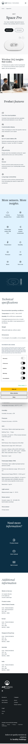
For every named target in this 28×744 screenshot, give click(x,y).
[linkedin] (2, 691)
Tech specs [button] (19, 30)
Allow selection (14, 393)
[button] (26, 742)
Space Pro (8, 8)
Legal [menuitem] (3, 708)
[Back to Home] (10, 3)
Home (3, 8)
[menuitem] (7, 698)
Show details (21, 385)
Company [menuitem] (16, 697)
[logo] (7, 685)
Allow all (14, 389)
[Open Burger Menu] (25, 3)
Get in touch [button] (9, 30)
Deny (14, 397)
